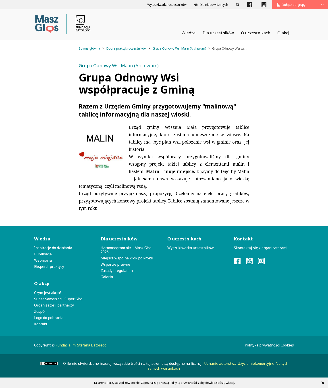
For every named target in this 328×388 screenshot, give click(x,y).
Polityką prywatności (183, 383)
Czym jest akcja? (47, 292)
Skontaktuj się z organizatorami (260, 247)
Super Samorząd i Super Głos (58, 298)
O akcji (42, 283)
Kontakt (40, 323)
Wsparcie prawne (115, 264)
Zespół (39, 311)
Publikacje (43, 254)
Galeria (107, 276)
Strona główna (90, 48)
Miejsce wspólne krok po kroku (127, 258)
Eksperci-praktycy (49, 266)
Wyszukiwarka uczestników (190, 247)
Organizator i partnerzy (54, 305)
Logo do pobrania (48, 317)
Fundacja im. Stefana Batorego (81, 345)
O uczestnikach (184, 239)
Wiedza (42, 239)
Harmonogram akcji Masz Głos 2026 (126, 249)
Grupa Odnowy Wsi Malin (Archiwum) (180, 48)
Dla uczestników (119, 239)
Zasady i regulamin (117, 270)
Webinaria (43, 260)
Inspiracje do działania (53, 247)
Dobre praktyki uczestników (126, 48)
